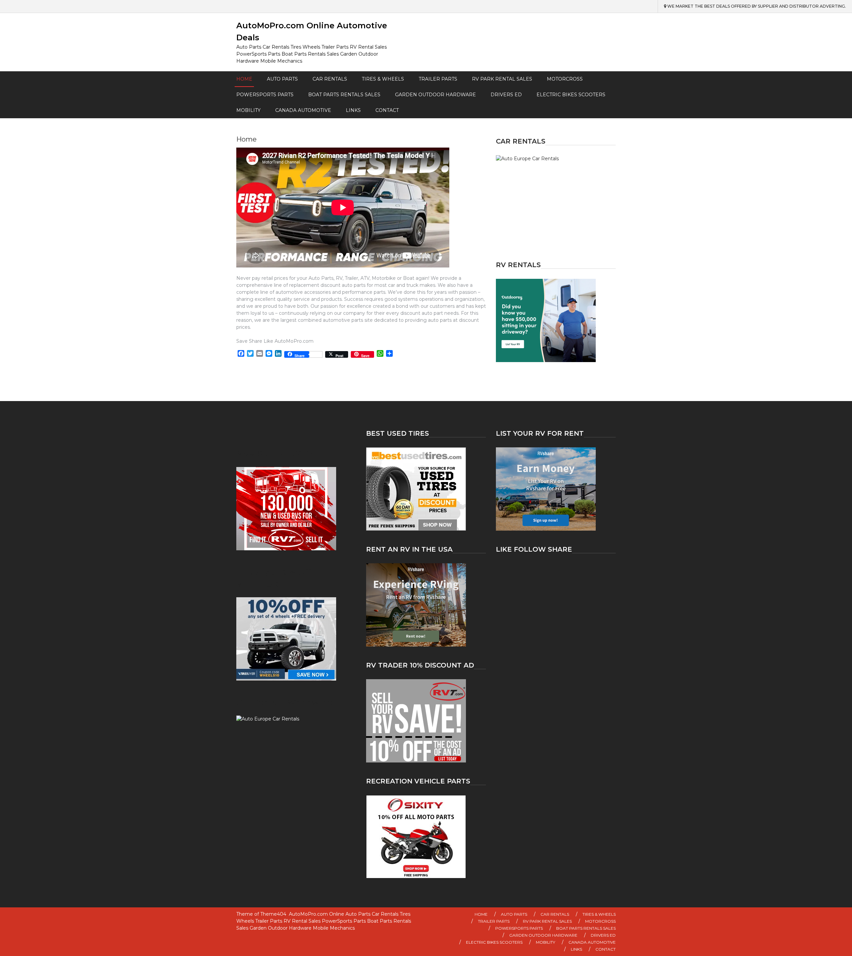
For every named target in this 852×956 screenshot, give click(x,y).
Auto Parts (282, 79)
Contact (387, 110)
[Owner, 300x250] (556, 320)
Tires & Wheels (383, 79)
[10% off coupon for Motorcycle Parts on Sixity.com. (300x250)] (426, 836)
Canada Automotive (303, 110)
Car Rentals (330, 79)
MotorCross (565, 79)
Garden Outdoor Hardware (435, 95)
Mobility (248, 110)
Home (244, 79)
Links (353, 110)
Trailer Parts (438, 79)
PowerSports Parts (265, 95)
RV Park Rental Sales (502, 79)
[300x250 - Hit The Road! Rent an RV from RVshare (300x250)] (426, 605)
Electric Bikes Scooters (570, 95)
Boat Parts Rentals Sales (344, 95)
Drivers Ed (506, 95)
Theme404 (273, 914)
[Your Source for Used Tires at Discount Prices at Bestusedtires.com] (426, 489)
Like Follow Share (534, 549)
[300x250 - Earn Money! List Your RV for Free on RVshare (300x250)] (556, 489)
